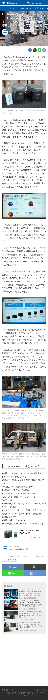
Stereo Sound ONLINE (17, 33)
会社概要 (5, 690)
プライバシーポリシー (19, 690)
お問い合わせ (28, 693)
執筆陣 (26, 695)
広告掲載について (13, 693)
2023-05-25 (13, 31)
